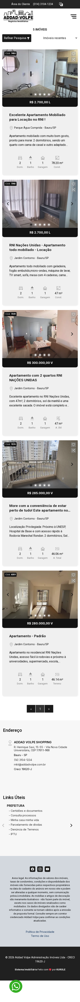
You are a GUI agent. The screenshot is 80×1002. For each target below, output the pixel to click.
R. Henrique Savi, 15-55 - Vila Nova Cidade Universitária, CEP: (40, 748)
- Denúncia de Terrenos (24, 829)
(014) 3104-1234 (43, 4)
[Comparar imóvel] (73, 59)
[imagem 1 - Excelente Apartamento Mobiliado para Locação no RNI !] (40, 73)
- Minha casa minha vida (24, 820)
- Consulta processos (22, 815)
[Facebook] (32, 869)
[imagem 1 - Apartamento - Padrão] (40, 595)
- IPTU (13, 834)
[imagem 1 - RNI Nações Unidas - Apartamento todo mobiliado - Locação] (40, 204)
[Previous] (8, 73)
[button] (61, 4)
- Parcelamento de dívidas (25, 824)
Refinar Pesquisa (15, 38)
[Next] (72, 73)
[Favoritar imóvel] (73, 53)
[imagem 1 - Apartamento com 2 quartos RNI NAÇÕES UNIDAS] (40, 334)
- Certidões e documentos (25, 810)
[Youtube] (47, 869)
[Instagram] (40, 869)
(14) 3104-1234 (23, 759)
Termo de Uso (40, 935)
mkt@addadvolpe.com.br (30, 764)
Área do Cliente (20, 4)
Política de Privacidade (40, 931)
